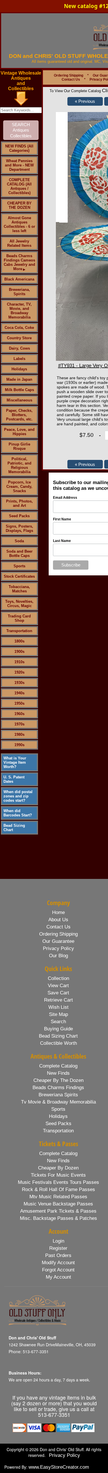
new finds (58, 1073)
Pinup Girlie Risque (19, 446)
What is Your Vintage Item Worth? (14, 762)
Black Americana (19, 279)
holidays (58, 1116)
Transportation (19, 631)
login (58, 1241)
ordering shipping (58, 934)
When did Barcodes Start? (17, 813)
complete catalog (58, 1066)
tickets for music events (58, 1175)
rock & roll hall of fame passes (58, 1189)
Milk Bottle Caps (19, 390)
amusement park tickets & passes (58, 1211)
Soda (19, 541)
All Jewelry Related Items (19, 243)
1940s (19, 693)
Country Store (19, 338)
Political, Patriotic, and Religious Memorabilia (19, 465)
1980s (19, 734)
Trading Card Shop (19, 618)
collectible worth (58, 1043)
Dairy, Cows (19, 348)
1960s (19, 714)
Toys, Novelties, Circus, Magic (19, 603)
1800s (19, 641)
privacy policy (58, 948)
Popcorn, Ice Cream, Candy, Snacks (19, 486)
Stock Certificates (19, 576)
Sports (19, 566)
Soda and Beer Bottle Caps (19, 553)
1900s (19, 651)
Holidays (19, 369)
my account (58, 1277)
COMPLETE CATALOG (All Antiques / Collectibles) (19, 186)
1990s (19, 745)
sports (58, 1109)
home (58, 912)
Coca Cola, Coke (19, 327)
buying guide (58, 1029)
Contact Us (71, 79)
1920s (19, 672)
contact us (58, 927)
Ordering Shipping (68, 75)
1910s (19, 662)
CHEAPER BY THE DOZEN (19, 205)
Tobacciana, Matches (19, 589)
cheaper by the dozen (58, 1080)
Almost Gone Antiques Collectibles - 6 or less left (19, 224)
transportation (58, 1130)
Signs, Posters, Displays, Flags (19, 528)
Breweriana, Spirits (19, 291)
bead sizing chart (58, 1036)
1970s (19, 724)
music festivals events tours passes (58, 1182)
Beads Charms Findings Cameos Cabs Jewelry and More (19, 262)
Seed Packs (19, 516)
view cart (58, 985)
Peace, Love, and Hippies (19, 431)
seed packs (58, 1123)
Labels (19, 359)
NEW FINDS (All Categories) (19, 148)
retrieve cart (58, 1000)
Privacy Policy (64, 1455)
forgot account (58, 1270)
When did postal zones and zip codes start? (18, 796)
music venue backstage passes (58, 1204)
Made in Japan (19, 379)
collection (58, 978)
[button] (85, 101)
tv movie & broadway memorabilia (58, 1102)
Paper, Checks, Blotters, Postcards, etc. (19, 414)
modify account (58, 1262)
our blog (58, 955)
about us (58, 919)
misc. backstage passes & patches (58, 1218)
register (58, 1248)
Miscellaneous (19, 400)
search (58, 1021)
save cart (58, 993)
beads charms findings (58, 1087)
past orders (58, 1255)
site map (58, 1014)
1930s (19, 682)
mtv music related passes (58, 1196)
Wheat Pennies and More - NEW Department (19, 165)
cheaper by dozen (58, 1168)
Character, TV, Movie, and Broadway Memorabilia (19, 310)
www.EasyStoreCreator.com (59, 1467)
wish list (58, 1007)
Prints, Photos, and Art (19, 503)
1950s (19, 703)
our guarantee (58, 941)
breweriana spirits (58, 1094)
